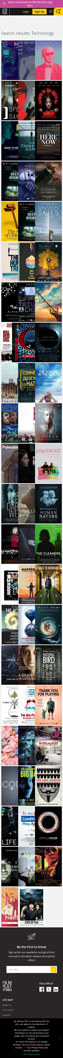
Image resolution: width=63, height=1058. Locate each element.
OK (24, 1054)
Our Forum (7, 1010)
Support (6, 1015)
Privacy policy (33, 1054)
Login (26, 11)
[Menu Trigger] (50, 11)
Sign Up (39, 11)
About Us (6, 1005)
